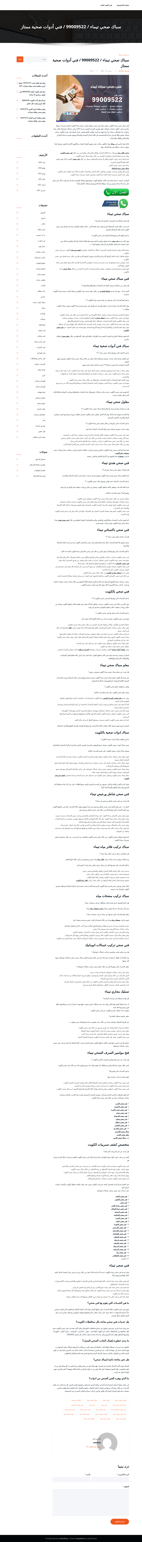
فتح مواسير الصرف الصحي (112, 698)
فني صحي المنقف (120, 1237)
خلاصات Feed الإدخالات (37, 465)
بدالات (43, 224)
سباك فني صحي (76, 1400)
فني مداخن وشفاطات (37, 358)
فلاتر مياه (100, 859)
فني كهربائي (41, 353)
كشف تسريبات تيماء (101, 1414)
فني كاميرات (40, 347)
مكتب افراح (41, 409)
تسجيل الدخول (40, 459)
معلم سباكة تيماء (69, 1414)
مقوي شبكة (41, 403)
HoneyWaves (80, 1538)
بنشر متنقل (41, 229)
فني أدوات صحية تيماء (119, 1405)
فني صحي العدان (121, 1196)
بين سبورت (41, 240)
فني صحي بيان (121, 1252)
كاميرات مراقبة (83, 649)
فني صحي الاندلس (121, 1125)
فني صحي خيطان (121, 1122)
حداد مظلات (41, 291)
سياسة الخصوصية (123, 5)
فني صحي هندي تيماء (119, 1414)
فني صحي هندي (63, 520)
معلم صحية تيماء (105, 1419)
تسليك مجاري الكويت (113, 573)
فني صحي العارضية (119, 1230)
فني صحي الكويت (66, 153)
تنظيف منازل (40, 280)
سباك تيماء (106, 1400)
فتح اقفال (42, 325)
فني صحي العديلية (120, 1243)
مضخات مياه (115, 920)
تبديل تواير (41, 246)
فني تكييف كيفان (106, 5)
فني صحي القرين (121, 1103)
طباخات (42, 313)
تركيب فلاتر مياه (123, 153)
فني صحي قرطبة (120, 1240)
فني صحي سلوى (121, 1119)
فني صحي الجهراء (120, 1224)
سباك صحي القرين (119, 1138)
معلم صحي (65, 336)
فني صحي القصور (121, 1199)
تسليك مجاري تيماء (121, 1400)
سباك (112, 144)
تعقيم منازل (41, 274)
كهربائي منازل (40, 386)
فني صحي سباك (124, 55)
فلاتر (70, 628)
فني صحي (76, 159)
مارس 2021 (41, 190)
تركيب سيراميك (40, 257)
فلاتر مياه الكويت (82, 880)
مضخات (121, 456)
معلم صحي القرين (123, 1135)
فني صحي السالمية (120, 1215)
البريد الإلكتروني (123, 1474)
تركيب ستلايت (40, 252)
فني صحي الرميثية (120, 1249)
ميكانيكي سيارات (39, 414)
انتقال (20, 59)
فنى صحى (114, 241)
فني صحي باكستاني (122, 563)
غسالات (42, 319)
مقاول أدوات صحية (118, 649)
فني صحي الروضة (121, 1212)
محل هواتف (41, 392)
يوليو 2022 (41, 168)
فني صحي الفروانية (120, 1116)
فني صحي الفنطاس (119, 1255)
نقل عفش (41, 431)
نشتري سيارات (40, 426)
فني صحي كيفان (121, 1221)
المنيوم (43, 212)
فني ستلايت (41, 336)
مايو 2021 (41, 179)
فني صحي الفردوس (119, 1227)
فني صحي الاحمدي (120, 1107)
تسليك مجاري (100, 318)
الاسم (87, 1474)
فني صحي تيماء (100, 1409)
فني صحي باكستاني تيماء (118, 1409)
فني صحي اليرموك (119, 1246)
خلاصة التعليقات (39, 470)
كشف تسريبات (76, 250)
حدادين (43, 297)
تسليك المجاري (105, 291)
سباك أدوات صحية (39, 302)
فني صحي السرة (121, 1218)
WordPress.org (39, 476)
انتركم (43, 218)
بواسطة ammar (124, 71)
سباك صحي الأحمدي (122, 1131)
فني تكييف (41, 330)
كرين (43, 375)
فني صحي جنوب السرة (119, 1110)
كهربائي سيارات (40, 381)
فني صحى (104, 1405)
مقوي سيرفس (40, 398)
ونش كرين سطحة (39, 437)
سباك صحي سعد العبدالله (120, 168)
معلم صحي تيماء (121, 1419)
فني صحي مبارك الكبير (119, 1206)
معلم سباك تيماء (85, 1414)
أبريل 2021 (41, 185)
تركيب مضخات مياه (97, 908)
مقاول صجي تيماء (89, 1419)
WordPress (64, 1538)
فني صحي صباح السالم (119, 1209)
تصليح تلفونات (40, 263)
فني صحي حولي (121, 1113)
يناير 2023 (41, 162)
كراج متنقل (41, 370)
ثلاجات (43, 285)
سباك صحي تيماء (92, 1400)
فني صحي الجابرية (120, 1128)
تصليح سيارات (40, 269)
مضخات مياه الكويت (122, 453)
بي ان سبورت (40, 235)
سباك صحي (67, 269)
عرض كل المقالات (94, 1447)
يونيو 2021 (41, 173)
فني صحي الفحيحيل (119, 1234)
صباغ (43, 308)
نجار (44, 420)
